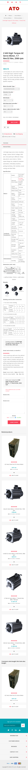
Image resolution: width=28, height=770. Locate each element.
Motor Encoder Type (9, 86)
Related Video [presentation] (6, 146)
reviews (15, 62)
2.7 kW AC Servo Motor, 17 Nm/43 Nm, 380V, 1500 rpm (14, 599)
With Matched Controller (10, 103)
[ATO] (6, 15)
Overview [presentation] (5, 143)
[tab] (14, 143)
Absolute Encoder (8, 92)
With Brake (6, 97)
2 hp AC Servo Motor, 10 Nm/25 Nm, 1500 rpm (14, 509)
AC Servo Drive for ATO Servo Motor (14, 464)
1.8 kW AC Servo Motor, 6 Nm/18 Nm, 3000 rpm (14, 554)
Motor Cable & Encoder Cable (11, 109)
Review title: (6, 394)
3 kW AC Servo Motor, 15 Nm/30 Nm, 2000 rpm (14, 643)
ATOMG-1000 (21, 179)
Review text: (6, 400)
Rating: (14, 415)
